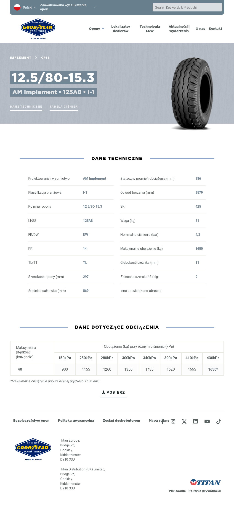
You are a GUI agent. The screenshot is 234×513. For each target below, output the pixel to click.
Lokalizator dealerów (120, 28)
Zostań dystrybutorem (121, 420)
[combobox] (185, 7)
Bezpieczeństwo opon (31, 420)
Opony (94, 28)
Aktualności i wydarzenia (179, 28)
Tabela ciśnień (64, 106)
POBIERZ (115, 392)
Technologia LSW (150, 28)
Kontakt (215, 28)
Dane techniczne (26, 106)
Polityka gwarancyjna (76, 420)
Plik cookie (177, 491)
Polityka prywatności (205, 491)
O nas (200, 28)
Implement (21, 57)
